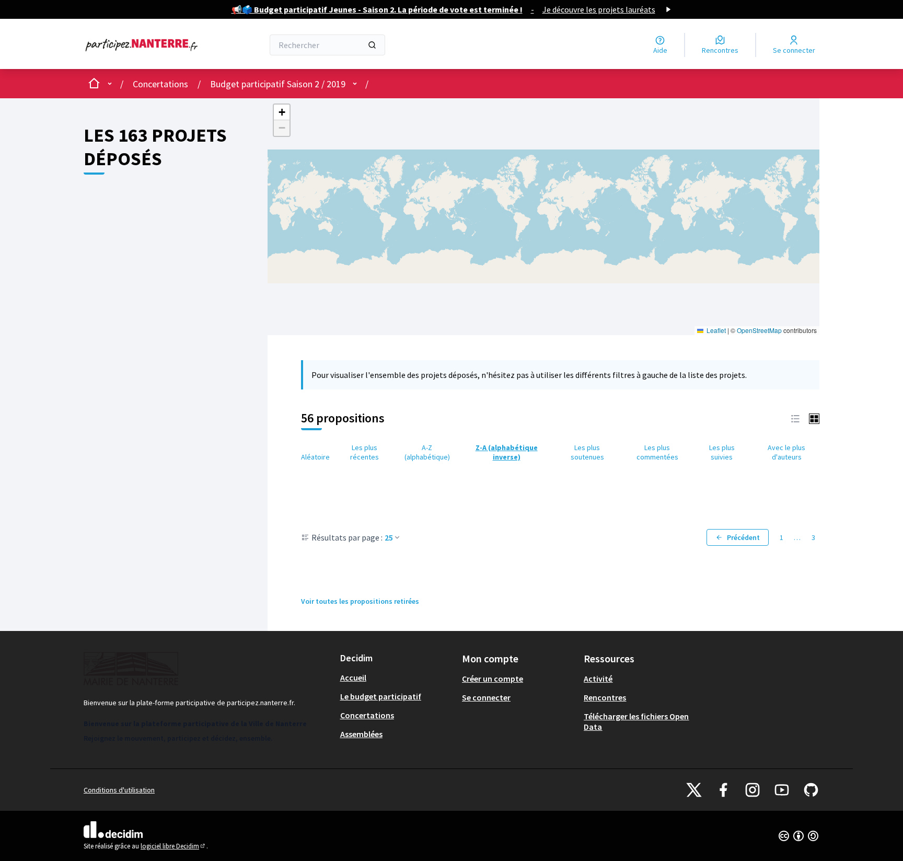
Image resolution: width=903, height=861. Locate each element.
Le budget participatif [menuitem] (380, 696)
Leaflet (715, 330)
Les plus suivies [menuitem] (722, 452)
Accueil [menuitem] (353, 677)
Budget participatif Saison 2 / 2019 (277, 84)
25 (389, 537)
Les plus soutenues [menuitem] (587, 452)
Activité (598, 678)
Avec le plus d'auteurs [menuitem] (786, 452)
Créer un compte (492, 678)
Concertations (160, 84)
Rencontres (605, 697)
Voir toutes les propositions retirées (360, 601)
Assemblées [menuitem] (361, 734)
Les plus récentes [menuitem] (364, 452)
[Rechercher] (372, 45)
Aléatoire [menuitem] (315, 457)
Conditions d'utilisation (119, 790)
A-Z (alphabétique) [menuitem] (427, 452)
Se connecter (486, 697)
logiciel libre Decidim (173, 846)
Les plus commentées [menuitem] (657, 452)
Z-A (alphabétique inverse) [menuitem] (507, 452)
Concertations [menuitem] (367, 715)
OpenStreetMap (759, 330)
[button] (282, 112)
